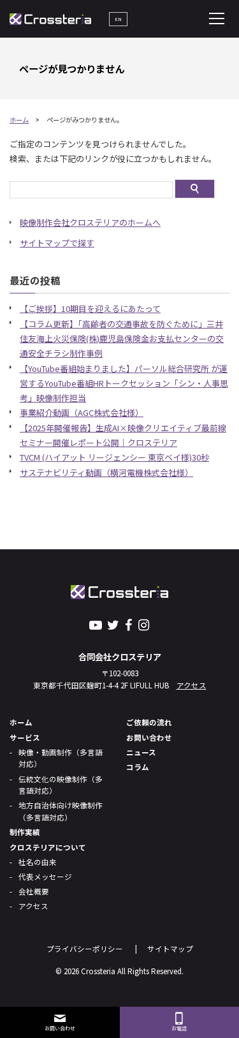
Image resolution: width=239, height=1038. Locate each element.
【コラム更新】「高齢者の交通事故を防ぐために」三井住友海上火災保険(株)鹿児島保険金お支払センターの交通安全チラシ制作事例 (122, 339)
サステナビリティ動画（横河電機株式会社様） (106, 472)
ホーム (19, 119)
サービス (25, 737)
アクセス (191, 685)
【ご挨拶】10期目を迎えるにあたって (90, 308)
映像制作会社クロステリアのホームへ (90, 222)
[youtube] (96, 624)
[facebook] (129, 624)
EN (118, 18)
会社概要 (33, 891)
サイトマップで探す (57, 243)
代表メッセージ (45, 876)
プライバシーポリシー (85, 949)
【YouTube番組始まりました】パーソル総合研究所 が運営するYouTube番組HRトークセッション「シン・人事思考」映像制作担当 (124, 383)
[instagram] (143, 624)
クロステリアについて (48, 847)
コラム (137, 767)
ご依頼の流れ (149, 722)
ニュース (141, 752)
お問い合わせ (149, 737)
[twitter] (113, 624)
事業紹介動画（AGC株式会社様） (81, 412)
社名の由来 (37, 862)
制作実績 (25, 832)
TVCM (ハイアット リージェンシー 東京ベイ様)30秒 (114, 457)
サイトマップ (170, 949)
